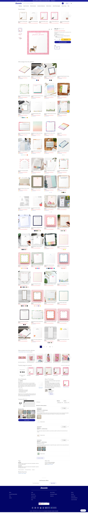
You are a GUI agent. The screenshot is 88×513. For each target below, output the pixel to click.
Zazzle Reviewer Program (40, 411)
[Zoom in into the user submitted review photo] (20, 412)
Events (20, 0)
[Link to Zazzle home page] (18, 3)
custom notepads (23, 473)
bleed (29, 395)
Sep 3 (56, 36)
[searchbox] (43, 3)
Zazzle (16, 0)
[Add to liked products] (51, 29)
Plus (23, 0)
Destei (63, 34)
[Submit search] (63, 3)
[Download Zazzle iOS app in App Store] (47, 507)
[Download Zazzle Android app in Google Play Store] (53, 507)
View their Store (51, 392)
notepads (19, 473)
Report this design (50, 464)
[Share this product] (49, 29)
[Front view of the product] (38, 43)
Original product (42, 421)
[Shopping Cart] (71, 3)
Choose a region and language (43, 502)
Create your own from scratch (41, 387)
